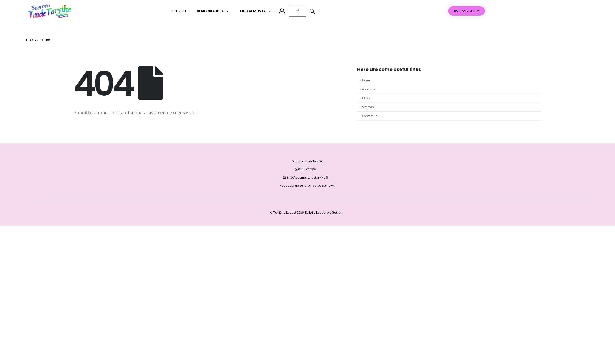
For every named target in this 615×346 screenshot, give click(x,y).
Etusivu (179, 11)
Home (366, 80)
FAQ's (366, 98)
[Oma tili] (282, 11)
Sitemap (368, 107)
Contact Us (369, 116)
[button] (312, 11)
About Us (368, 89)
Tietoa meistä (253, 11)
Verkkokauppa (210, 11)
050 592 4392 (306, 169)
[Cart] (297, 11)
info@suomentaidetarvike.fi (307, 177)
